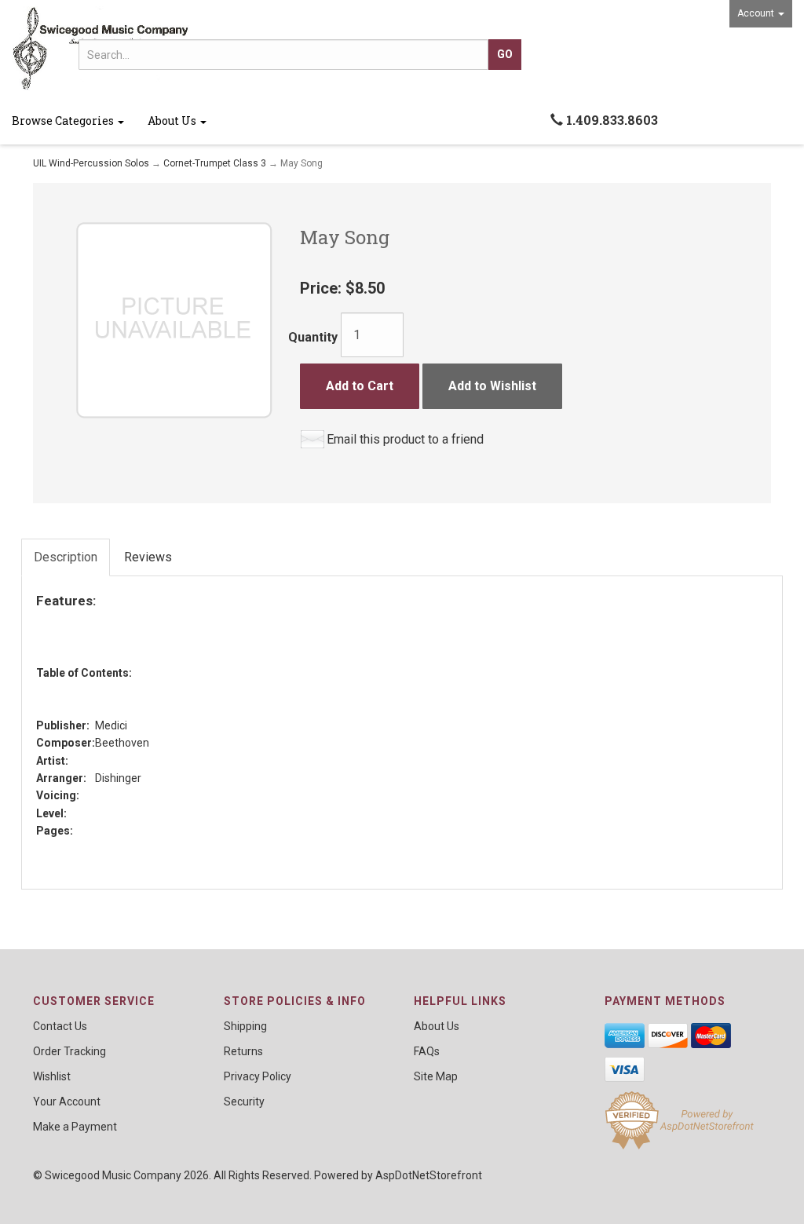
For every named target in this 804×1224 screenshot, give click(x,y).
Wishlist (52, 1076)
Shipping (245, 1026)
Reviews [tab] (148, 557)
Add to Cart (359, 385)
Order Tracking (69, 1051)
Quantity (313, 337)
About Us (173, 120)
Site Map (436, 1076)
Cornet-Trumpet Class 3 (214, 163)
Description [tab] (65, 557)
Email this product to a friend (405, 439)
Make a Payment (75, 1126)
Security (244, 1101)
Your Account (66, 1101)
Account (757, 13)
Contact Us (60, 1026)
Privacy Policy (257, 1076)
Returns (243, 1051)
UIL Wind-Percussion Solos (91, 163)
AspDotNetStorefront (428, 1175)
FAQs (427, 1051)
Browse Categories (64, 120)
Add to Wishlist (492, 385)
